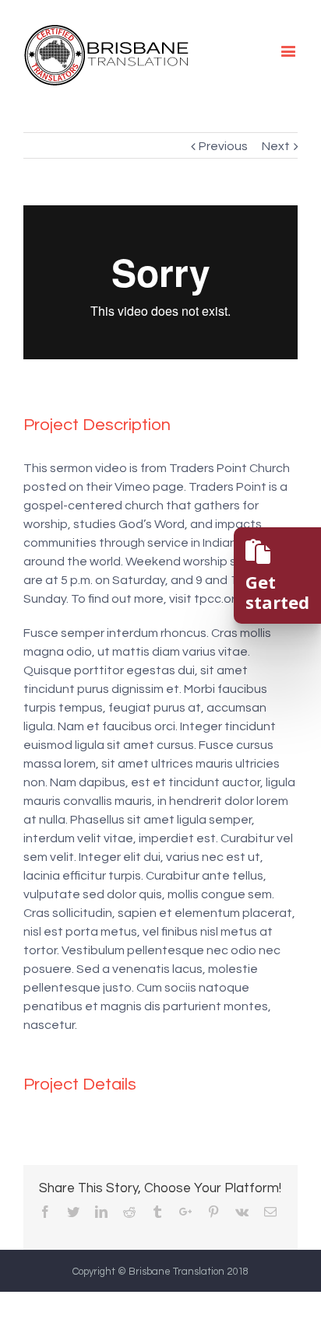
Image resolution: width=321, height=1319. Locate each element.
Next (276, 146)
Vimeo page (149, 487)
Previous (223, 146)
